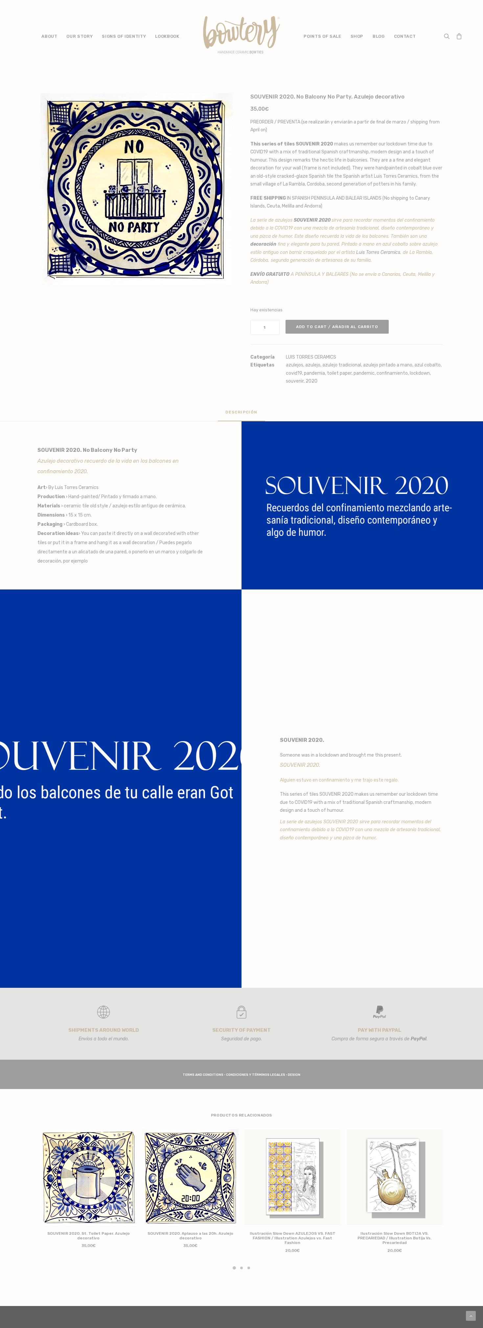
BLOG (379, 36)
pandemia (314, 373)
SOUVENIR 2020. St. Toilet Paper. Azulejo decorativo (88, 1235)
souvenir (295, 381)
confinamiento (392, 373)
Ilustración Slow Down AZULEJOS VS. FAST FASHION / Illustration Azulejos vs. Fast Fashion (292, 1238)
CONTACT (405, 36)
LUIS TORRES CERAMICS (311, 357)
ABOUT (49, 36)
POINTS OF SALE (322, 36)
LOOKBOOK (167, 36)
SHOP (357, 36)
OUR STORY (79, 36)
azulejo (312, 365)
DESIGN (294, 1075)
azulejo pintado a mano (387, 365)
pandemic (364, 373)
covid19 (294, 373)
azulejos (294, 365)
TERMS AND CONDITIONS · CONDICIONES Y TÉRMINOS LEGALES (234, 1075)
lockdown (420, 373)
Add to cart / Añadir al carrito (337, 326)
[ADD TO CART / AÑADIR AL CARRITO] (88, 1177)
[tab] (241, 415)
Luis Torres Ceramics (396, 176)
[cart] (458, 35)
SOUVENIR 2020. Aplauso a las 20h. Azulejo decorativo (190, 1235)
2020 (311, 381)
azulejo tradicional (341, 365)
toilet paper (339, 373)
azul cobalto (427, 365)
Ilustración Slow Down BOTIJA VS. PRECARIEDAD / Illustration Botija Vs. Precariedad (394, 1238)
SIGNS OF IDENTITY (124, 36)
